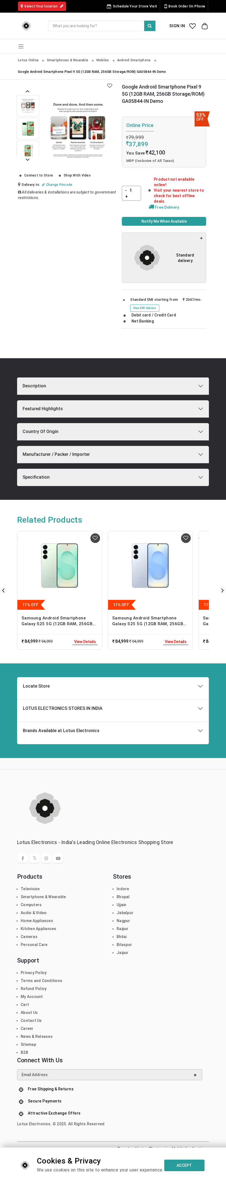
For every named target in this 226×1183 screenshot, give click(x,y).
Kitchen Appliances (39, 928)
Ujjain (122, 905)
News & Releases (37, 1036)
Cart (25, 1004)
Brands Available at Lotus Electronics (61, 730)
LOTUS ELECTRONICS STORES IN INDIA (63, 708)
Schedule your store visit (135, 6)
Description (34, 385)
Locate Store (36, 686)
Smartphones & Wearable (68, 60)
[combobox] (101, 26)
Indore (123, 889)
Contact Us (31, 1020)
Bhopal (123, 897)
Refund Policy (34, 988)
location (41, 6)
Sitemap (28, 1044)
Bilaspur (124, 944)
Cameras (29, 936)
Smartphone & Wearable (43, 897)
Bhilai (122, 936)
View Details (85, 641)
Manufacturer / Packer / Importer (56, 454)
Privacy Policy (34, 972)
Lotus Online (28, 60)
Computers (31, 905)
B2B (24, 1052)
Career (27, 1028)
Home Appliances (37, 921)
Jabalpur (125, 913)
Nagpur (123, 921)
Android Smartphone (134, 60)
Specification (36, 477)
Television (30, 889)
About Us (29, 1012)
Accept (184, 1165)
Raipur (123, 928)
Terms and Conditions (41, 980)
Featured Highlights (43, 408)
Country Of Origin (40, 431)
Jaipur (123, 952)
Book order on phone (186, 6)
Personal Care (34, 944)
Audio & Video (34, 913)
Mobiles (103, 60)
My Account (32, 996)
